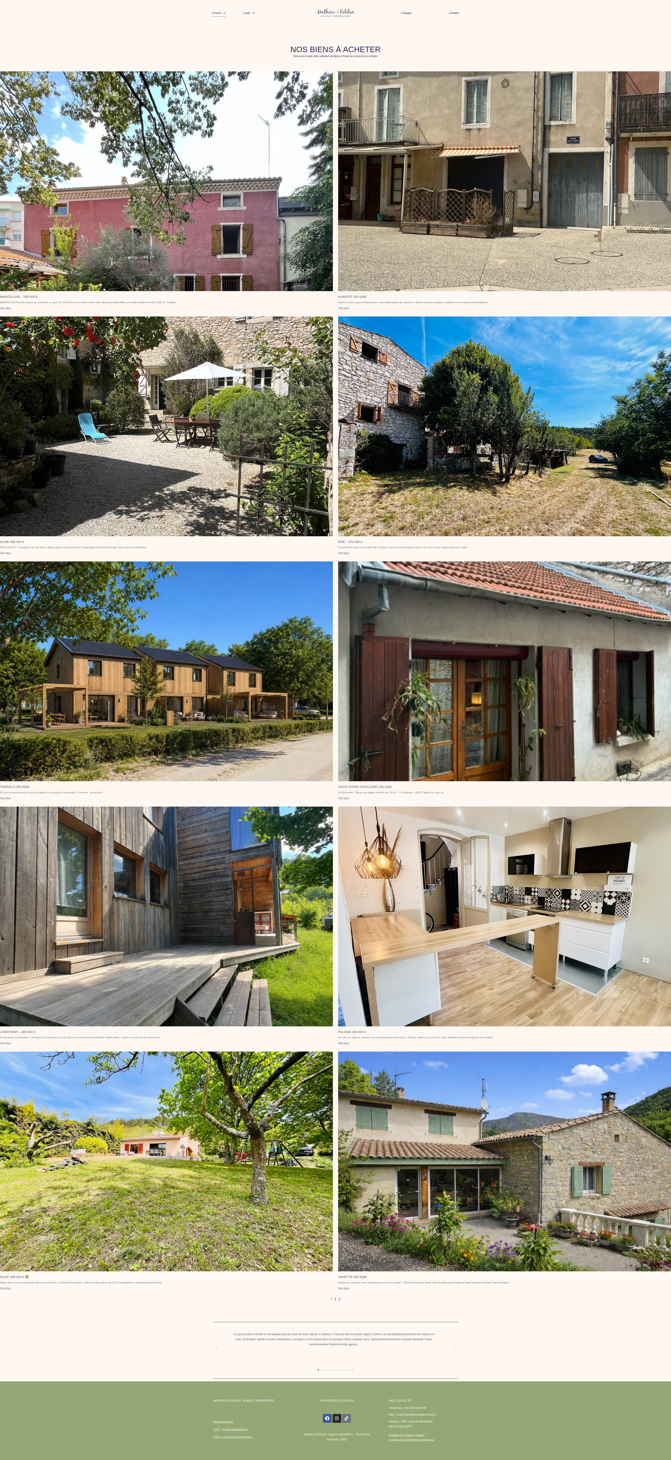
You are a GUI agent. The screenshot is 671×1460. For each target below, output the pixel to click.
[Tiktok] (346, 1418)
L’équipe (406, 13)
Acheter (216, 13)
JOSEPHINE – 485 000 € (17, 1032)
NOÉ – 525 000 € (350, 542)
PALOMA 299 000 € (352, 1032)
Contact (454, 13)
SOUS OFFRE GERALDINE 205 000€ (365, 787)
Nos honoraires (223, 1421)
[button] (216, 1347)
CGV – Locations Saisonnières (232, 1437)
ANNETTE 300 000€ (352, 1277)
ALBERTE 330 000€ (352, 296)
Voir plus (5, 308)
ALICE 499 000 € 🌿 (14, 1277)
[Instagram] (337, 1418)
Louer (246, 13)
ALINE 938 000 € (12, 542)
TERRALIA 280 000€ (14, 787)
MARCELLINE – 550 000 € (19, 296)
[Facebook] (327, 1418)
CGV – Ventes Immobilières (230, 1429)
